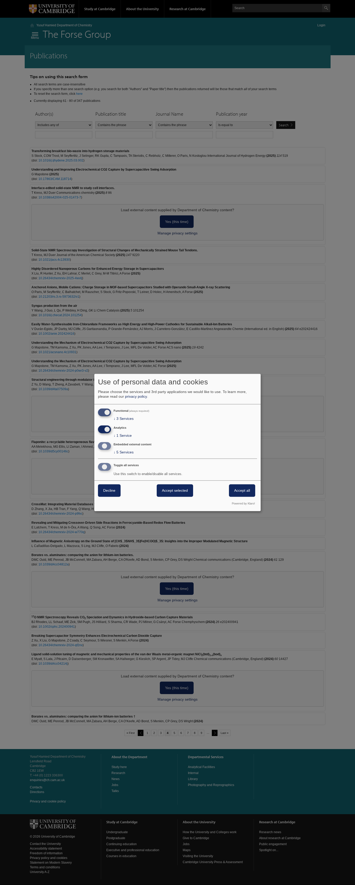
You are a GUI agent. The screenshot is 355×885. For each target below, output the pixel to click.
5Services (124, 452)
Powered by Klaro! (243, 503)
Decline (109, 491)
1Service (123, 435)
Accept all (242, 491)
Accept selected (175, 491)
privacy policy (136, 396)
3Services (124, 418)
